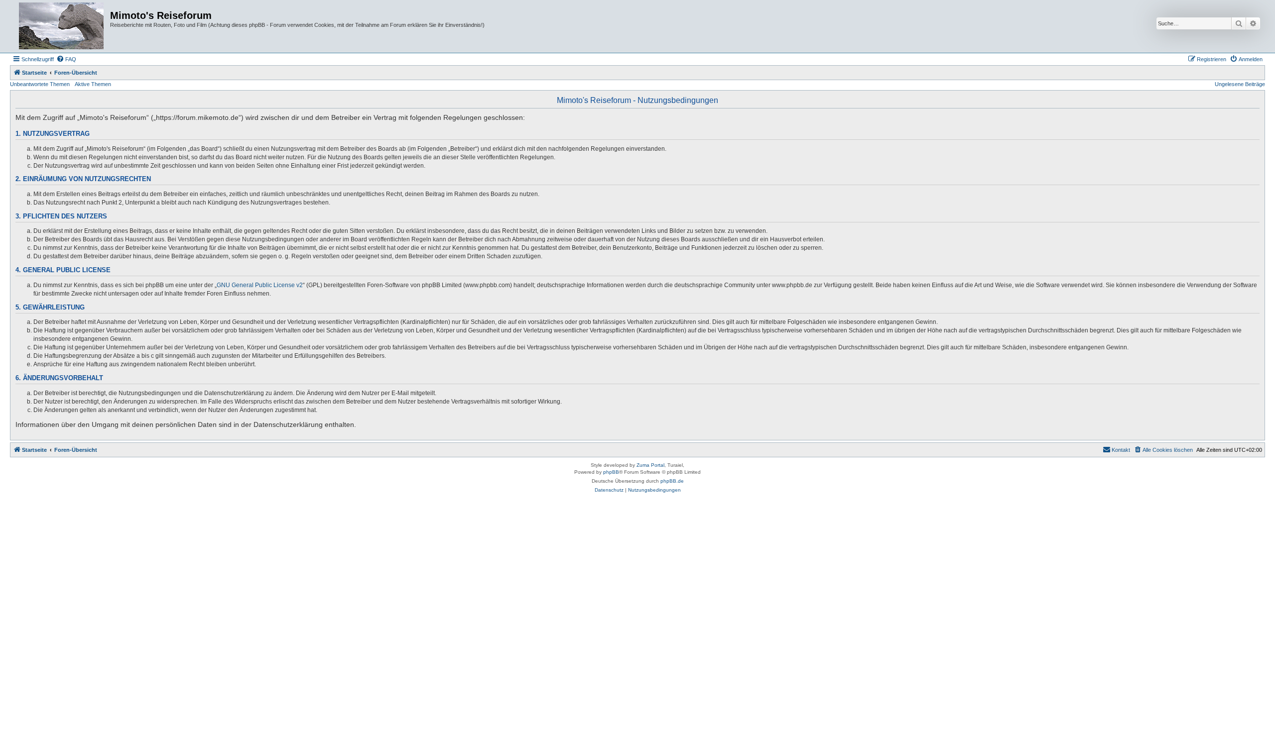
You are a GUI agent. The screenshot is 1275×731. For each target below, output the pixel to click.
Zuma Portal (650, 465)
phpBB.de (672, 481)
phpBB (611, 472)
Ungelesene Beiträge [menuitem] (1240, 84)
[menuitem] (66, 59)
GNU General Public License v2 (260, 285)
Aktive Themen (93, 84)
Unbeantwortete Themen (40, 84)
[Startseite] (61, 26)
